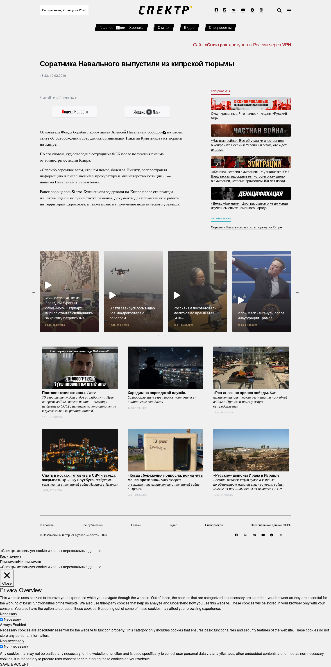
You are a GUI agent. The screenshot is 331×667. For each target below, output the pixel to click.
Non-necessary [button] (12, 640)
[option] (69, 291)
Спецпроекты (220, 27)
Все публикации (92, 525)
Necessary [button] (8, 613)
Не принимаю (29, 561)
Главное (106, 27)
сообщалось (60, 191)
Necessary (12, 619)
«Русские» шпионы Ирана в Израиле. (248, 481)
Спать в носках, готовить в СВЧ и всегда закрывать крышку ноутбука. (80, 479)
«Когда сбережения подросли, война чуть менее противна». (165, 481)
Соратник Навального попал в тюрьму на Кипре (246, 227)
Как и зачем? (10, 556)
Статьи (164, 27)
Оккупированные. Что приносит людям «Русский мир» (249, 115)
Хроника (136, 27)
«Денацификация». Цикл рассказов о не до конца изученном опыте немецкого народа (249, 205)
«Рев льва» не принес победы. (250, 399)
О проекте (47, 525)
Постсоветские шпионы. (79, 401)
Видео (189, 27)
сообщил (155, 132)
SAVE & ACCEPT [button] (14, 664)
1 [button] (158, 335)
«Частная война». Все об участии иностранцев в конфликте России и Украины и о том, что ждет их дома (249, 144)
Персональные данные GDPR (271, 525)
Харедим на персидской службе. (162, 397)
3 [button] (172, 335)
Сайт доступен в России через (242, 44)
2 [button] (165, 335)
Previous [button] (34, 291)
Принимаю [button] (9, 561)
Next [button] (297, 291)
